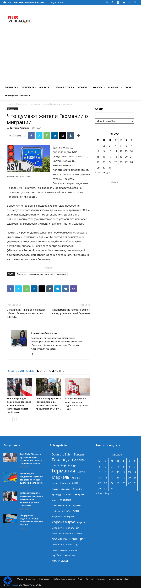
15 (98, 156)
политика (59, 539)
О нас (20, 578)
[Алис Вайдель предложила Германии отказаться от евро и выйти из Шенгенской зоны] (10, 477)
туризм (63, 550)
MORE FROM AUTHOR (51, 371)
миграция (61, 274)
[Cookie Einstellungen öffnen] (7, 583)
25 (115, 162)
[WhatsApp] (47, 135)
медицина (81, 522)
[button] (107, 2)
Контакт (90, 578)
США (75, 483)
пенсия (79, 533)
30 (104, 167)
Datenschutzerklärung (64, 578)
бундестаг (77, 505)
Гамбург (72, 465)
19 (121, 156)
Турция (55, 489)
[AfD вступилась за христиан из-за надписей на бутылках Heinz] (77, 387)
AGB (80, 578)
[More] (78, 135)
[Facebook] (112, 2)
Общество (44, 87)
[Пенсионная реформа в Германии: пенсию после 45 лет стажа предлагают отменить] (48, 386)
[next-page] (14, 419)
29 (98, 167)
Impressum (44, 578)
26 (121, 162)
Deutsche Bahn (62, 454)
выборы (56, 511)
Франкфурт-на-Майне (62, 494)
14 (131, 151)
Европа (81, 471)
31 (110, 167)
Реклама (101, 578)
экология (70, 555)
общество (56, 533)
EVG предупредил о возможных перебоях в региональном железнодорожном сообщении (19, 405)
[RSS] (129, 2)
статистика (67, 544)
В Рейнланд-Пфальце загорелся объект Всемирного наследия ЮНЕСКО (26, 313)
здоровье (57, 516)
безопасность (61, 505)
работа (55, 544)
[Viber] (73, 288)
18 (115, 156)
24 (110, 162)
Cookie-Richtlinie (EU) (119, 578)
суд (77, 544)
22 (98, 162)
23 (104, 162)
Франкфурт (114, 87)
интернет (69, 516)
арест (54, 500)
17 (110, 156)
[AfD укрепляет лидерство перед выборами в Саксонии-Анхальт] (10, 518)
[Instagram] (118, 2)
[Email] (62, 135)
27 (126, 162)
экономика (60, 560)
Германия (63, 470)
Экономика (27, 87)
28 (131, 162)
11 (115, 151)
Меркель (60, 477)
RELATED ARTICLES (20, 371)
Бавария (79, 454)
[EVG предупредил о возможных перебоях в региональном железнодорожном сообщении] (19, 386)
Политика (10, 87)
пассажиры (68, 533)
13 (126, 151)
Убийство (65, 489)
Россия (65, 483)
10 (110, 151)
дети (76, 511)
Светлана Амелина (19, 128)
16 (104, 156)
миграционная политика (41, 274)
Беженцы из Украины (16, 95)
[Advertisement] (70, 57)
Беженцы (21, 274)
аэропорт (65, 499)
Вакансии (31, 578)
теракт (55, 550)
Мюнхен (76, 477)
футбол (57, 555)
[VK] (65, 288)
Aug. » (106, 172)
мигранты (58, 528)
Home (10, 104)
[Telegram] (57, 288)
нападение (72, 528)
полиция (77, 539)
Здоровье (82, 87)
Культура (97, 87)
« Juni (98, 172)
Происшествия (64, 87)
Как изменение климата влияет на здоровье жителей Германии (71, 311)
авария (79, 494)
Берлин (79, 460)
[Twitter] (135, 2)
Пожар (55, 483)
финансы (73, 550)
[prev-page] (9, 419)
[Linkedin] (123, 2)
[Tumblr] (70, 135)
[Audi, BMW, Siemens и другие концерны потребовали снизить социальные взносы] (10, 457)
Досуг (128, 87)
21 (131, 156)
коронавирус (63, 522)
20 (126, 156)
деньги (66, 511)
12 (121, 151)
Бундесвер (59, 465)
